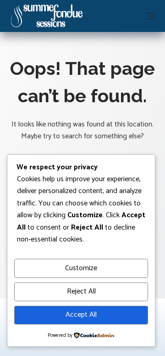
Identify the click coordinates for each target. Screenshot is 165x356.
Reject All (81, 291)
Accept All (81, 315)
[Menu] (151, 16)
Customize (81, 268)
